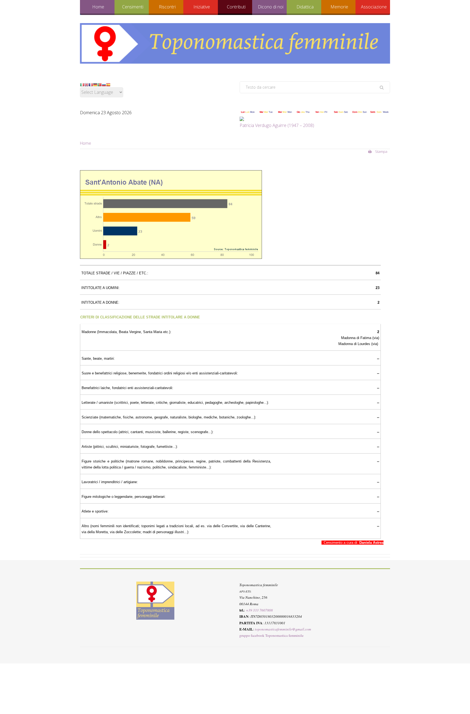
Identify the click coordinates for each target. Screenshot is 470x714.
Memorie (339, 7)
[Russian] (104, 84)
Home (98, 7)
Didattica (305, 7)
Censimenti (132, 7)
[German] (95, 84)
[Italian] (82, 84)
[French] (91, 84)
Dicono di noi (270, 7)
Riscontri (167, 7)
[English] (86, 84)
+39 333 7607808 (259, 610)
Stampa (380, 151)
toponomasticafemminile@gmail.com (283, 628)
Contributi (236, 7)
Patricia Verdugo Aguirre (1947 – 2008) (277, 125)
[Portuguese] (99, 84)
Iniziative (201, 7)
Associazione (374, 7)
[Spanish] (108, 84)
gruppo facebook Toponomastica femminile (271, 635)
